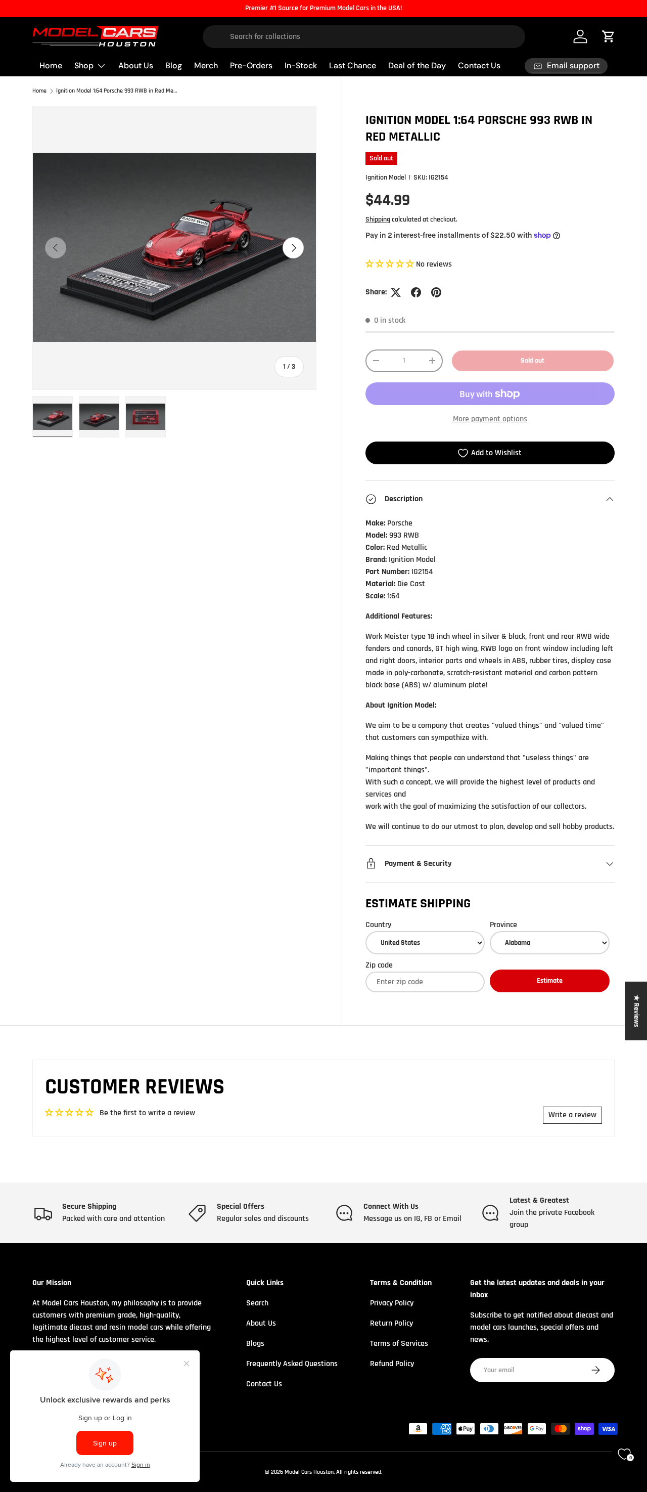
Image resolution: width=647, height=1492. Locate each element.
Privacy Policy (391, 1303)
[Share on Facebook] (416, 292)
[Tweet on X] (396, 292)
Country (378, 924)
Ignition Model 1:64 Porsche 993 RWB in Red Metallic (116, 91)
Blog (173, 65)
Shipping (377, 219)
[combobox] (364, 36)
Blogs (255, 1343)
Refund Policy (392, 1363)
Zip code (379, 965)
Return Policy (391, 1323)
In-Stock (301, 65)
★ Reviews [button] (636, 1010)
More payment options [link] (490, 419)
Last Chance (352, 65)
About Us (135, 65)
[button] (390, 264)
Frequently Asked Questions (292, 1363)
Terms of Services (399, 1343)
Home (50, 65)
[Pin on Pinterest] (436, 292)
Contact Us (479, 65)
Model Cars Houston (309, 1472)
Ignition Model (385, 177)
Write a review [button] (572, 1115)
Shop (84, 65)
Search (257, 1303)
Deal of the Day (417, 65)
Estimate (550, 980)
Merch (206, 65)
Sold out (532, 360)
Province (503, 924)
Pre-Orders (251, 65)
